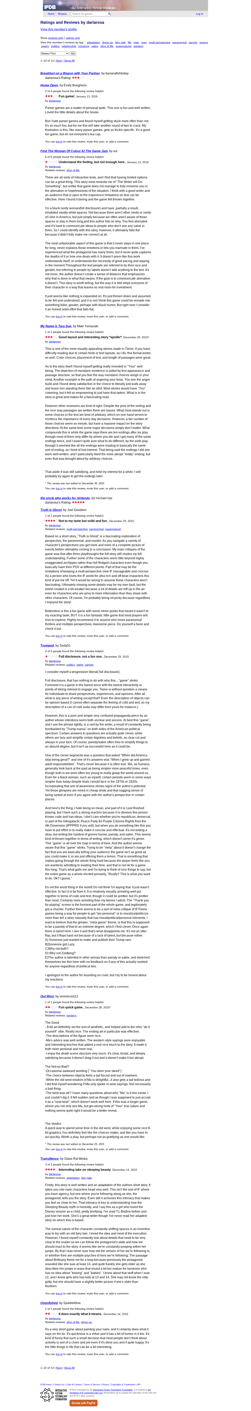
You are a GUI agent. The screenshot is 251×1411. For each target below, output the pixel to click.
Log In (199, 13)
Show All (69, 60)
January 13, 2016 (87, 96)
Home (51, 13)
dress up (107, 42)
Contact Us (58, 1384)
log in (59, 141)
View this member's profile (58, 29)
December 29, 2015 (136, 337)
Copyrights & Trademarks (123, 1384)
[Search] (109, 14)
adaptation (93, 42)
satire (94, 46)
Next (59, 60)
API (138, 1384)
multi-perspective (159, 42)
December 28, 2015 (98, 1007)
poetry (45, 46)
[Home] (125, 5)
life (129, 42)
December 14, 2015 (124, 1169)
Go (73, 53)
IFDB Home (46, 1384)
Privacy (105, 1384)
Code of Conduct (74, 1384)
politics (55, 46)
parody (193, 42)
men (144, 42)
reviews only (55, 38)
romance (83, 46)
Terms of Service (92, 1384)
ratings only (73, 38)
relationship (69, 46)
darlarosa (55, 100)
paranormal (179, 42)
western (138, 46)
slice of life (106, 46)
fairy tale (120, 42)
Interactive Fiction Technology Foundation (113, 1390)
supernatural (123, 46)
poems (204, 42)
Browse (62, 13)
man (136, 42)
